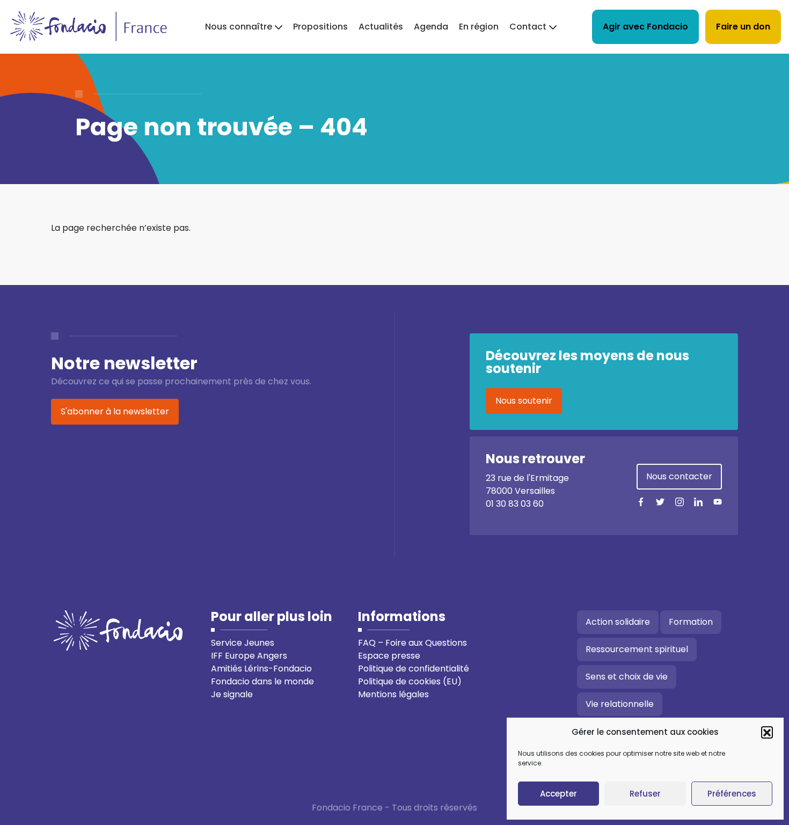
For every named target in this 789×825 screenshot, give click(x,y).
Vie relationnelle (620, 704)
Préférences (731, 793)
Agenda (431, 26)
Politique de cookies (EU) (410, 681)
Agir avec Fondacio (645, 26)
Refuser (645, 793)
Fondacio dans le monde (262, 681)
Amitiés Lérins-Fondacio (261, 668)
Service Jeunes (242, 643)
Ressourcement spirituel (637, 649)
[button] (767, 732)
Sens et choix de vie (627, 676)
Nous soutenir (523, 401)
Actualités (381, 26)
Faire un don (743, 26)
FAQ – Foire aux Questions (412, 643)
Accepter (558, 793)
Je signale (232, 694)
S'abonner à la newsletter (115, 411)
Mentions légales (393, 694)
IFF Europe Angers (249, 655)
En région (479, 26)
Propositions (320, 26)
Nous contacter (679, 476)
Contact (527, 26)
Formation (691, 622)
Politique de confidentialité (413, 668)
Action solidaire (618, 622)
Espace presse (389, 655)
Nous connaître (238, 26)
